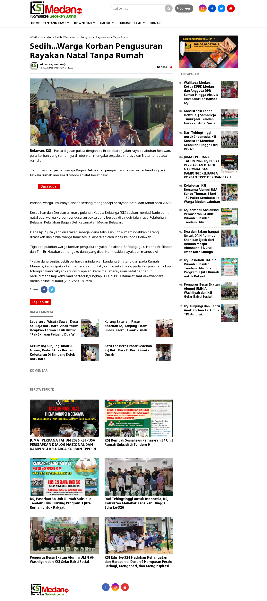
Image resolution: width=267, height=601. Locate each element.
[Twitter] (51, 289)
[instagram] (203, 8)
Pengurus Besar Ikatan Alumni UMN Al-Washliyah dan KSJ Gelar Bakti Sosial (62, 559)
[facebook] (212, 8)
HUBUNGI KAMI (130, 23)
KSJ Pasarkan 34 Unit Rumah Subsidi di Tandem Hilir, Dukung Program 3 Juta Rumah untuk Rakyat (61, 503)
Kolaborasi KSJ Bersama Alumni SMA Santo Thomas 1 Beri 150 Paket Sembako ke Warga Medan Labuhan (202, 193)
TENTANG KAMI (54, 23)
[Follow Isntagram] (115, 587)
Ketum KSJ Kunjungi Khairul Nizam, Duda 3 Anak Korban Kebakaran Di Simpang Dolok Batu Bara (52, 352)
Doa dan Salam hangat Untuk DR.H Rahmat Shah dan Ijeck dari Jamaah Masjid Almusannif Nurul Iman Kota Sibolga (201, 241)
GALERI (105, 23)
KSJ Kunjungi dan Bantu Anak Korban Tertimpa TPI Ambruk (202, 310)
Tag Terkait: (40, 302)
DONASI (156, 23)
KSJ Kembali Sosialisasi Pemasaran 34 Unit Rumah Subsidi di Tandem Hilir (139, 442)
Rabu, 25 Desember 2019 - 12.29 (56, 67)
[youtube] (231, 8)
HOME (35, 23)
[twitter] (221, 8)
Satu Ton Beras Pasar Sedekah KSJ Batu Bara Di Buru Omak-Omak (128, 350)
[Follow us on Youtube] (125, 587)
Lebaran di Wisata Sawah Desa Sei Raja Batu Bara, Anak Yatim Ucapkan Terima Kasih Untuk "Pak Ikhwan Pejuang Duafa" (54, 328)
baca (163, 67)
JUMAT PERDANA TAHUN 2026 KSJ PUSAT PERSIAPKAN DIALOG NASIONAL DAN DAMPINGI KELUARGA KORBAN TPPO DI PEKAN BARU (63, 446)
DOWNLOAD (83, 23)
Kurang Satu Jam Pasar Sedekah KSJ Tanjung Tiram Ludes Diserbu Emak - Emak (126, 325)
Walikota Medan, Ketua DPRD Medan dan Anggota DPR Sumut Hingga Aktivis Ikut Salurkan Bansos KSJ (201, 92)
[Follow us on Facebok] (106, 587)
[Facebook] (44, 289)
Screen (185, 8)
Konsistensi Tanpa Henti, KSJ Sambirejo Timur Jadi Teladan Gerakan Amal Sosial (200, 117)
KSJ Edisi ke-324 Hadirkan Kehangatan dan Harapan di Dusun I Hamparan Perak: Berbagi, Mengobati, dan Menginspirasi (138, 561)
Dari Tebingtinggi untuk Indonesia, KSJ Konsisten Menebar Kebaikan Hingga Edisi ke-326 (136, 503)
